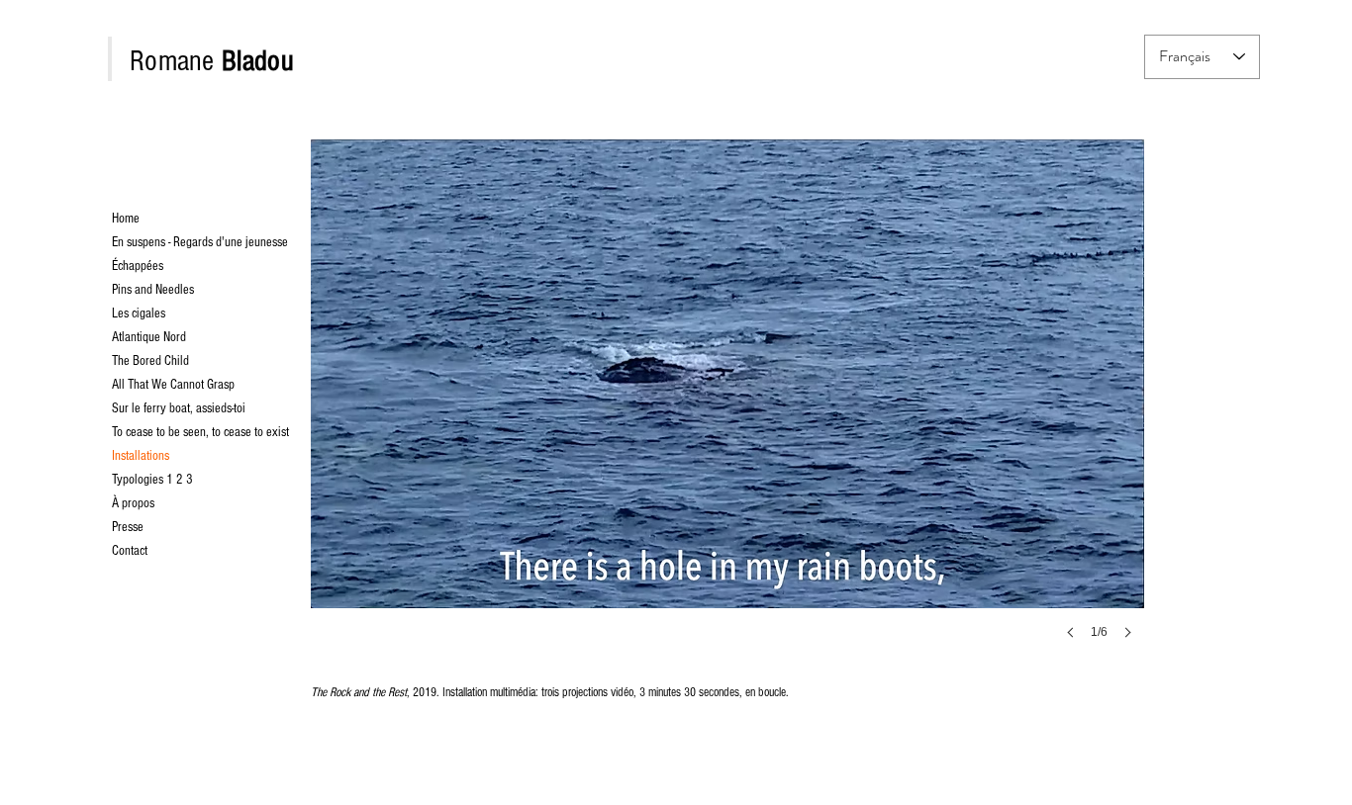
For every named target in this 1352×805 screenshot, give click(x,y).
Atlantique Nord (149, 337)
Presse (128, 527)
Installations (140, 456)
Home (126, 218)
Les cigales (138, 313)
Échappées (137, 266)
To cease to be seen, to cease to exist (159, 432)
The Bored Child (150, 361)
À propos (133, 503)
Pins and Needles (153, 290)
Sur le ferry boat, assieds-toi (159, 408)
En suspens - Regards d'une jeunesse (159, 242)
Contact (129, 551)
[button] (727, 407)
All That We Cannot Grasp (159, 385)
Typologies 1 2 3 (152, 480)
